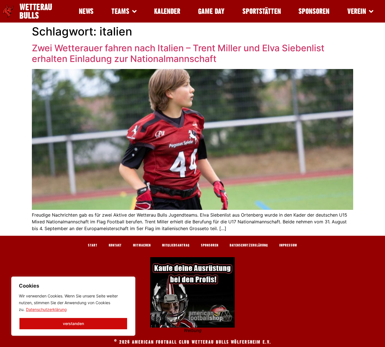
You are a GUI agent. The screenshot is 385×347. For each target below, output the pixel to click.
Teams (120, 11)
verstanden (73, 323)
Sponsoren (313, 11)
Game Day (211, 11)
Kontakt (115, 245)
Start (93, 245)
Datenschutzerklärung (46, 309)
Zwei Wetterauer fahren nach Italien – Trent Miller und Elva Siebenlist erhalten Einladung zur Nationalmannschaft (178, 53)
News (86, 11)
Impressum (288, 245)
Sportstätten (261, 11)
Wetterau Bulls (35, 11)
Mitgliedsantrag (176, 245)
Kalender (167, 11)
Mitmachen (142, 245)
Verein (356, 11)
